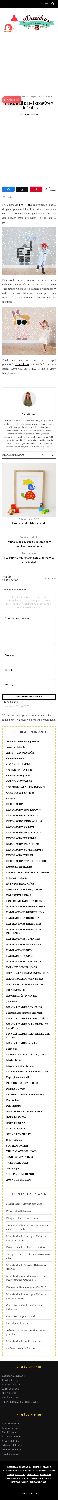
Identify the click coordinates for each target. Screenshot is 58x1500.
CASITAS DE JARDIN (19, 764)
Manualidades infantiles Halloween (24, 1012)
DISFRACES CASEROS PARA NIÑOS (27, 872)
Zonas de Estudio (10, 1388)
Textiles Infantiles (10, 1453)
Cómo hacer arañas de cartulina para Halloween (24, 1306)
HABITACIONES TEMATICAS (23, 961)
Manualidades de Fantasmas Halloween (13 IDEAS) (27, 1266)
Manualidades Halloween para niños (24, 1203)
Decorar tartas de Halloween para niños (25, 1247)
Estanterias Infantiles (17, 878)
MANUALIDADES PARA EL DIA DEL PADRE (28, 1035)
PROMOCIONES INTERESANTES (26, 1094)
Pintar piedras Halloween (18, 1211)
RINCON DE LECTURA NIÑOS (24, 1111)
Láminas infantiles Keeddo (29, 523)
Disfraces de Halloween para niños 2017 (26, 1287)
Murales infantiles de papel (20, 1066)
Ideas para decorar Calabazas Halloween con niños (28, 1256)
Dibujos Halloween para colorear (22, 1218)
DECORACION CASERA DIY (23, 815)
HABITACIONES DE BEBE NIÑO (25, 918)
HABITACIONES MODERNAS (23, 944)
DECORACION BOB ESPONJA (24, 809)
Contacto (20, 1475)
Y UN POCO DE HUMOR (20, 1174)
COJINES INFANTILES (19, 770)
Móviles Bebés (13, 1060)
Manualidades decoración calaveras (23, 1341)
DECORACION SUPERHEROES (24, 849)
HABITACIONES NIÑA (19, 950)
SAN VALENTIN (15, 1128)
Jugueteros (12, 1001)
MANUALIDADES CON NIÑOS (24, 1007)
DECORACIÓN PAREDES (21, 838)
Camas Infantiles (15, 758)
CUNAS (10, 798)
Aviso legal (33, 1475)
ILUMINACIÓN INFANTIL (21, 995)
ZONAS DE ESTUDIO (18, 1179)
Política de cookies (27, 1478)
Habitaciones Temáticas (13, 1375)
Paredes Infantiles (10, 1397)
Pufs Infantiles (13, 1105)
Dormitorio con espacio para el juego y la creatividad (29, 558)
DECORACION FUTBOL (20, 826)
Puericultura (13, 1100)
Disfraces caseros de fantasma (20, 1348)
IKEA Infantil (9, 1393)
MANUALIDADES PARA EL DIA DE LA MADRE (27, 1026)
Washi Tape (12, 1168)
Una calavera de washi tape (19, 1323)
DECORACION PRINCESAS (22, 844)
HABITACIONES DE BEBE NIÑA (25, 912)
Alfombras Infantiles (12, 1445)
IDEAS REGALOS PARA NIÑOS (24, 984)
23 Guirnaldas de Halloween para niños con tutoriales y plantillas (27, 1227)
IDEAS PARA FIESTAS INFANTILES (27, 973)
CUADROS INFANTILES (20, 792)
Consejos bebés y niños (18, 775)
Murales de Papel (10, 1427)
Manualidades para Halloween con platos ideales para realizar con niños (26, 1277)
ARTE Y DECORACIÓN (20, 752)
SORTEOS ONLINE (17, 1145)
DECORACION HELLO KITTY (24, 832)
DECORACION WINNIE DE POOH (26, 861)
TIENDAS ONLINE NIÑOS (21, 1151)
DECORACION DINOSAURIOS (24, 821)
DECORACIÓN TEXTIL (20, 855)
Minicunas (11, 1048)
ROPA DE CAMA (16, 1117)
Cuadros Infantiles (11, 1440)
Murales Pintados (10, 1423)
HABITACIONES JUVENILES (23, 938)
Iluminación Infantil (11, 1449)
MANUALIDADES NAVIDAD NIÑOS (27, 1018)
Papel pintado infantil (41, 96)
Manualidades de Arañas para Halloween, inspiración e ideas (26, 1238)
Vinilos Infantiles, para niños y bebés (20, 1401)
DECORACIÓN (15, 804)
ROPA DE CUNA (16, 1123)
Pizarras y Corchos (16, 1088)
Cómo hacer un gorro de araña (21, 1316)
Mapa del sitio (45, 1478)
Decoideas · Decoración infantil (23, 1467)
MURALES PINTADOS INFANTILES (27, 1071)
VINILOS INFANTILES (19, 1157)
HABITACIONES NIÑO (19, 956)
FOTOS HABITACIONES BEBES (24, 901)
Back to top (26, 1493)
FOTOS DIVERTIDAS (18, 895)
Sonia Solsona (31, 114)
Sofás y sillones (14, 1140)
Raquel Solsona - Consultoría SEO (29, 1482)
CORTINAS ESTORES (19, 781)
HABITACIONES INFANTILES (23, 923)
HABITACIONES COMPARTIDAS (25, 906)
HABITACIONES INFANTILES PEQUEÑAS (23, 931)
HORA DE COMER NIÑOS (21, 967)
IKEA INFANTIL (16, 990)
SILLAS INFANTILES (18, 1134)
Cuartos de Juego (10, 1380)
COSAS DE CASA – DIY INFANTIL (26, 787)
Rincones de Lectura (12, 1384)
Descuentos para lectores (19, 866)
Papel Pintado (9, 1432)
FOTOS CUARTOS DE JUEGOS (24, 889)
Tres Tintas (25, 205)
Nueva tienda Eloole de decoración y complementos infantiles (29, 542)
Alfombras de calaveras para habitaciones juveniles (26, 1332)
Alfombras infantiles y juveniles (22, 741)
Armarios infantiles (16, 747)
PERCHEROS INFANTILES (22, 1083)
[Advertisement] (29, 61)
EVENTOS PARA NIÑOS (20, 883)
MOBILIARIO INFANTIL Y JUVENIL (27, 1054)
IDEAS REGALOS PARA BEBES (24, 978)
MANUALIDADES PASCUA (22, 1043)
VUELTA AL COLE (17, 1162)
